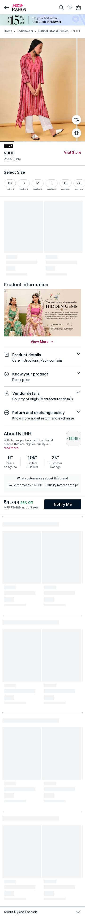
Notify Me (63, 504)
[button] (6, 7)
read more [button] (11, 448)
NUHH (9, 153)
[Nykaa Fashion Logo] (33, 7)
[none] (42, 19)
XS (10, 183)
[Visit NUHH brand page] (73, 438)
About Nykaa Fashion (20, 912)
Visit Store (72, 152)
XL (66, 183)
